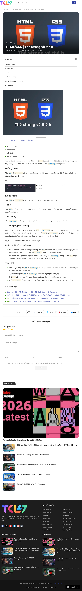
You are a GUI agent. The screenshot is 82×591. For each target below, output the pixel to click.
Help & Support (67, 524)
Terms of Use (66, 521)
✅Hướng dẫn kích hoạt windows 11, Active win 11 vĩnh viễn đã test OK (33, 301)
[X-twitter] (6, 526)
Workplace (45, 515)
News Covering (67, 527)
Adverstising (66, 515)
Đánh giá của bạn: (9, 327)
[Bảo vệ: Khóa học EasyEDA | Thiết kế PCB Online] (9, 467)
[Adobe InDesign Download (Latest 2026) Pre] (41, 413)
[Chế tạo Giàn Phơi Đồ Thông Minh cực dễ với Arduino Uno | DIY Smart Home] (9, 448)
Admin (10, 50)
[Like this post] (29, 312)
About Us (36, 587)
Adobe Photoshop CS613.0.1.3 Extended (33, 455)
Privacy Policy (46, 518)
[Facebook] (3, 526)
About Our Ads (47, 524)
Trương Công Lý (57, 583)
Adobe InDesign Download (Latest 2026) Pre (22, 440)
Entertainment (47, 527)
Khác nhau (10, 69)
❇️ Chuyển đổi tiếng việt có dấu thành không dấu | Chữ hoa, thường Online (35, 298)
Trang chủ (6, 9)
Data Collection (67, 512)
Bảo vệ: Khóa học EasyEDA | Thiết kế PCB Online (36, 465)
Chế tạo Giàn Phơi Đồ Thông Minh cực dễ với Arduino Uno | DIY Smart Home (47, 445)
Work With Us (46, 509)
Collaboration (46, 512)
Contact (44, 587)
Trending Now (67, 530)
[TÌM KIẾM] (74, 2)
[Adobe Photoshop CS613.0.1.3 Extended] (9, 457)
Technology (46, 530)
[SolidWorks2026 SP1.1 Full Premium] (9, 487)
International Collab (68, 518)
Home (28, 587)
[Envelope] (18, 526)
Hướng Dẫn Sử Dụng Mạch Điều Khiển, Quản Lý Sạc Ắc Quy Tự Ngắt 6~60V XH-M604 (38, 295)
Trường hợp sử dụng (15, 81)
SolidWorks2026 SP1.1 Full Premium (31, 484)
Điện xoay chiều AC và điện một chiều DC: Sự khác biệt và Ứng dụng (32, 292)
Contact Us (66, 509)
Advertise (53, 587)
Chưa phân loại (17, 9)
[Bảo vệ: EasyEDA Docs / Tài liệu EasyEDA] (9, 477)
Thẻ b (10, 73)
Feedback (45, 521)
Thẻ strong (12, 77)
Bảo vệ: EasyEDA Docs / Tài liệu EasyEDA (33, 474)
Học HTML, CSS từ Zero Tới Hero (22, 140)
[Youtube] (10, 526)
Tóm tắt (10, 85)
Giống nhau (10, 64)
